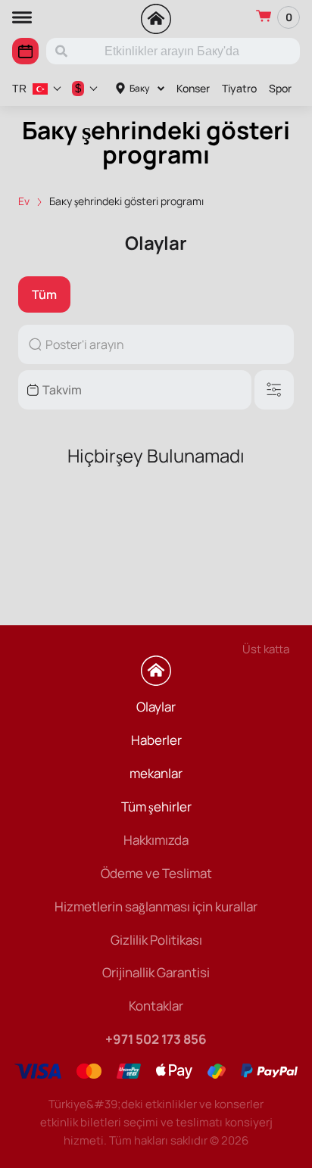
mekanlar (156, 773)
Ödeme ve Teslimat (156, 873)
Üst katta (265, 649)
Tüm (44, 294)
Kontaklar (156, 1005)
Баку (139, 88)
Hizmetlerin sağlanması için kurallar (156, 906)
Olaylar (156, 706)
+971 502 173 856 (156, 1039)
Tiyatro (239, 88)
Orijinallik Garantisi (156, 972)
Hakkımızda (156, 840)
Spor (280, 88)
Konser (193, 88)
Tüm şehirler (156, 806)
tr (19, 89)
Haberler (156, 740)
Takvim (25, 51)
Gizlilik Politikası (156, 939)
